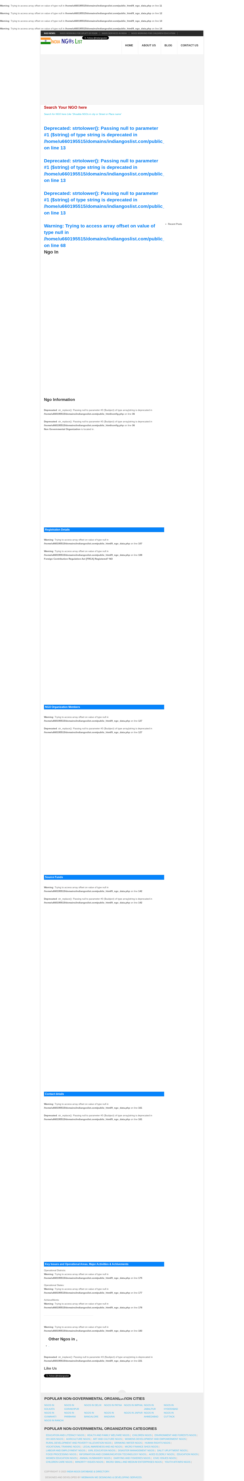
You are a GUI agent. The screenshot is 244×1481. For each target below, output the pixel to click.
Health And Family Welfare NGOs (108, 1435)
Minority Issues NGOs (89, 1462)
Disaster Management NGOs (136, 1450)
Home (129, 45)
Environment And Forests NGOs (175, 1435)
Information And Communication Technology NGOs (112, 1454)
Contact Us (189, 45)
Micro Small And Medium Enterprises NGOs (134, 1462)
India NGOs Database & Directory (88, 1471)
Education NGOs (187, 1454)
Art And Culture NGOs (107, 1439)
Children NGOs (142, 1435)
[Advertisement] (123, 77)
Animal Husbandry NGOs (95, 1458)
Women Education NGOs (61, 1458)
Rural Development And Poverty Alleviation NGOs (78, 1442)
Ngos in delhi (92, 1405)
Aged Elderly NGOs (161, 1454)
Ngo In (51, 251)
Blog (168, 45)
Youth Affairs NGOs (177, 1462)
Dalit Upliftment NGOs (172, 1450)
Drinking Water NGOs (128, 1442)
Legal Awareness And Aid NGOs (102, 1446)
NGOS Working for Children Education (153, 33)
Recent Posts (175, 224)
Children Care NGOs (59, 1462)
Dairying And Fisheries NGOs (132, 1458)
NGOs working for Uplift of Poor (78, 33)
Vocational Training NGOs (63, 1446)
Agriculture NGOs (78, 1439)
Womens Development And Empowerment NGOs (155, 1439)
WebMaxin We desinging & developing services (111, 1477)
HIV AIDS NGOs (54, 1439)
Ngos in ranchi (54, 1420)
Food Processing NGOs (61, 1454)
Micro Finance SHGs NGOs (141, 1446)
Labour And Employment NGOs (65, 1450)
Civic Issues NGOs (164, 1458)
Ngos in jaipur (133, 1412)
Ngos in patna (113, 1405)
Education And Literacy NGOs (65, 1435)
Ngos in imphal (133, 1405)
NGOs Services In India (114, 33)
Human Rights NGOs (157, 1442)
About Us (149, 45)
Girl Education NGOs (101, 1450)
